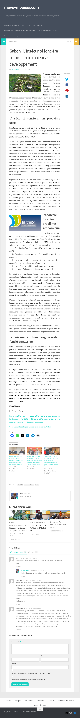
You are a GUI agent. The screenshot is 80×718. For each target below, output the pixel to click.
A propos (18, 701)
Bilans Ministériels (44, 31)
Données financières (65, 701)
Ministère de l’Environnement (32, 25)
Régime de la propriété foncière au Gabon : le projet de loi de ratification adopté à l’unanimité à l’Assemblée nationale (34, 461)
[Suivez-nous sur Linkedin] (74, 713)
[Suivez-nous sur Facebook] (66, 713)
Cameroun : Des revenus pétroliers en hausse (58, 524)
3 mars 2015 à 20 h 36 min (29, 558)
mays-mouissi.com (21, 7)
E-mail (43, 656)
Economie (13, 42)
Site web (14, 663)
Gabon (31, 485)
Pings (34, 552)
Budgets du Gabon (40, 705)
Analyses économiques (12, 36)
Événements (41, 701)
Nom (13, 656)
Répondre (18, 566)
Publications (28, 701)
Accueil (8, 701)
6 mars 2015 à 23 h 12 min (38, 570)
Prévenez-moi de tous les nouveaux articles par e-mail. (28, 679)
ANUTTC (20, 485)
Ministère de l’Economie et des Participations (19, 31)
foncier (26, 485)
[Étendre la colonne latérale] (3, 41)
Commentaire (16, 642)
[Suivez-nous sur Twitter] (70, 713)
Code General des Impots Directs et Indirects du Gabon (30, 427)
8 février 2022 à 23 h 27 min (36, 608)
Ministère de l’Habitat (11, 25)
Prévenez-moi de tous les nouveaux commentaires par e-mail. (30, 673)
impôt (36, 485)
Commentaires (19, 552)
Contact (52, 701)
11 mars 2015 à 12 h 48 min (33, 580)
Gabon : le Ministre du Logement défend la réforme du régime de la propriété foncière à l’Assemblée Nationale (16, 461)
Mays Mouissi (17, 70)
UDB (55, 31)
